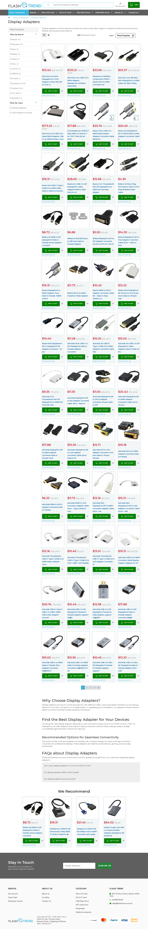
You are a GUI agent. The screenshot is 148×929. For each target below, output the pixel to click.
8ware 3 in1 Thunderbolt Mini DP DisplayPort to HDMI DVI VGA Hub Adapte (103, 188)
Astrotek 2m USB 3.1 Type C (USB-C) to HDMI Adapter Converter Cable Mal (103, 347)
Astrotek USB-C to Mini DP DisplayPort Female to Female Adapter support (102, 666)
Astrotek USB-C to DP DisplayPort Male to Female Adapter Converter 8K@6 (127, 613)
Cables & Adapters (20, 17)
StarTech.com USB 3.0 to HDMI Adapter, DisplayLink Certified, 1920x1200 (78, 82)
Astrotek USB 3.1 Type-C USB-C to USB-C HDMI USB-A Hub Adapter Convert (52, 613)
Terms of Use (42, 919)
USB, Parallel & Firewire (22, 113)
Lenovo (16, 69)
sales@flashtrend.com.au (122, 903)
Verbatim (17, 98)
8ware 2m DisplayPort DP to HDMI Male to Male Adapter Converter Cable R (128, 135)
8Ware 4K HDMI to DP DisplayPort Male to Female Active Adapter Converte (52, 241)
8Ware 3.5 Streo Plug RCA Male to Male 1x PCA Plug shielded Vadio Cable (128, 188)
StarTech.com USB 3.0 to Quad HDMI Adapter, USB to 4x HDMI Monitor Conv (53, 136)
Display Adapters (38, 17)
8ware (16, 39)
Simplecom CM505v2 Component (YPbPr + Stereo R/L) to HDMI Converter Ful (102, 80)
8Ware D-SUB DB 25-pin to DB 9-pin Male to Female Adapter (77, 241)
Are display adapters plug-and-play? (60, 779)
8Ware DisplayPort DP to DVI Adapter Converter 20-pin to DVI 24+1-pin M (103, 241)
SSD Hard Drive (83, 12)
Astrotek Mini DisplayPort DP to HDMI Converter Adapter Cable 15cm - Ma (103, 507)
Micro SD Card (48, 12)
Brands (33, 12)
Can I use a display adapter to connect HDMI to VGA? (67, 766)
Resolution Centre (15, 901)
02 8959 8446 (117, 900)
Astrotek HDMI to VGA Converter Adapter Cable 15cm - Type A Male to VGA (78, 507)
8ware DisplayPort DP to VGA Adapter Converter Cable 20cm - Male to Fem (128, 241)
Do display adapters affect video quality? (61, 772)
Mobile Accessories (83, 912)
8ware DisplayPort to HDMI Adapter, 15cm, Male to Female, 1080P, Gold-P (52, 294)
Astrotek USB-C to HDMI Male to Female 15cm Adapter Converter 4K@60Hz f (52, 666)
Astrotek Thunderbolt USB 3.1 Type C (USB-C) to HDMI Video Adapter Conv (53, 560)
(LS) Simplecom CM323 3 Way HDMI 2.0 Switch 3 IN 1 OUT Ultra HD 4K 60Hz (77, 135)
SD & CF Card (65, 12)
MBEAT (16, 74)
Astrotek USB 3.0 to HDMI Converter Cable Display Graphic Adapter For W (129, 560)
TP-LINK (16, 93)
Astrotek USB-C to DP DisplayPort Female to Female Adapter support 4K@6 (77, 613)
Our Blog (45, 897)
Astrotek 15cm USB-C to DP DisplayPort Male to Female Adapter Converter (77, 347)
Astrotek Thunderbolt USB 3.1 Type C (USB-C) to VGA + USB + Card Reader (78, 560)
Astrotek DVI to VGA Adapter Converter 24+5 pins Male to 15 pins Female (103, 454)
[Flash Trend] (25, 5)
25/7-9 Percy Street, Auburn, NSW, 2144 (125, 895)
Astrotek (17, 44)
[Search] (48, 4)
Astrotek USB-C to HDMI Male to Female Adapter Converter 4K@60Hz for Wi (77, 666)
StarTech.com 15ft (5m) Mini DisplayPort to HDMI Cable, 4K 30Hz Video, (128, 80)
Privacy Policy (54, 919)
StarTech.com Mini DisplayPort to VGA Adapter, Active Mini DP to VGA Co (52, 80)
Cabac (16, 59)
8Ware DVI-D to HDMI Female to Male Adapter (77, 294)
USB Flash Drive (102, 12)
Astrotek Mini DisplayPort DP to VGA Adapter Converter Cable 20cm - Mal (128, 507)
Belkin (16, 54)
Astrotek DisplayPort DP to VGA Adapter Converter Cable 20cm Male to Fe (77, 454)
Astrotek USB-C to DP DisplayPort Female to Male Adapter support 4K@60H (102, 613)
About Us (119, 12)
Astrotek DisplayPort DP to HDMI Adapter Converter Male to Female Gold (52, 454)
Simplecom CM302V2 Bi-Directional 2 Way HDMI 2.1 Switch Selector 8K (60, 831)
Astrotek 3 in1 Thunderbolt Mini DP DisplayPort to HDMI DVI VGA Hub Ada (52, 401)
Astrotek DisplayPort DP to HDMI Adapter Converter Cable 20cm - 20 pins (128, 401)
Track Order (12, 897)
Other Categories (17, 12)
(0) (53, 95)
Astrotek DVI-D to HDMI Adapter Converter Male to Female (128, 454)
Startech (17, 88)
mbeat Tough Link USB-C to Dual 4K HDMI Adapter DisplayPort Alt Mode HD (114, 831)
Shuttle (16, 78)
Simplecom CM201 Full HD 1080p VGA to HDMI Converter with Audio (87, 831)
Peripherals (80, 908)
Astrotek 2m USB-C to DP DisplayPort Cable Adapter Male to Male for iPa (129, 347)
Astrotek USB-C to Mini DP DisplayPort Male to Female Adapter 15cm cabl (128, 666)
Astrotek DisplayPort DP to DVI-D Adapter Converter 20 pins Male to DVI (103, 401)
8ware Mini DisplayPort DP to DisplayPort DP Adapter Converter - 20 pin (52, 347)
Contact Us (133, 12)
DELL (15, 64)
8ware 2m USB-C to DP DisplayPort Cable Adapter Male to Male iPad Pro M (77, 188)
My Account (13, 894)
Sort (111, 35)
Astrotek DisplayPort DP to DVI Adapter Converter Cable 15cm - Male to (78, 401)
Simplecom (19, 83)
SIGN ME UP (104, 866)
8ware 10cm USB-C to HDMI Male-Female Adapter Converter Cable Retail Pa (103, 135)
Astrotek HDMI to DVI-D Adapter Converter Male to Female (52, 507)
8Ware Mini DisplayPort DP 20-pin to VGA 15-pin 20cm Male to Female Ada (128, 294)
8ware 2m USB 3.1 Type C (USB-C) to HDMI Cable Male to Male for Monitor (52, 188)
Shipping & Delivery (58, 921)
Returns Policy (43, 921)
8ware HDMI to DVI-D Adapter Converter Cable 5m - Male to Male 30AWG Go (103, 294)
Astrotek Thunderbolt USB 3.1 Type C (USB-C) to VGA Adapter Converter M (103, 560)
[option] (33, 822)
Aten (15, 49)
